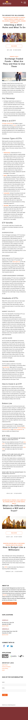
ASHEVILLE (5, 620)
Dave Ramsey (21, 543)
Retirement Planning (15, 20)
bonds (14, 125)
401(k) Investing (7, 17)
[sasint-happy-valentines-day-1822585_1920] (14, 76)
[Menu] (24, 2)
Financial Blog (5, 668)
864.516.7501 (5, 634)
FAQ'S (3, 670)
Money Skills (13, 501)
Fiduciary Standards (6, 666)
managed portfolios (6, 429)
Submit (5, 694)
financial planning (21, 427)
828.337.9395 (5, 626)
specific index (6, 367)
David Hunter (18, 493)
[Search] (21, 2)
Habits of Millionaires (16, 545)
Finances (8, 545)
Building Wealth (15, 17)
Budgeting (6, 543)
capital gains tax (16, 261)
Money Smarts (21, 501)
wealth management (18, 429)
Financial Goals (14, 56)
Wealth (16, 22)
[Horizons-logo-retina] (11, 2)
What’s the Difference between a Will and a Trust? (14, 508)
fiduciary (5, 595)
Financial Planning (13, 19)
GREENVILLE (5, 629)
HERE (6, 567)
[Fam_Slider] (14, 37)
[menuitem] (21, 2)
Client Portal (4, 665)
